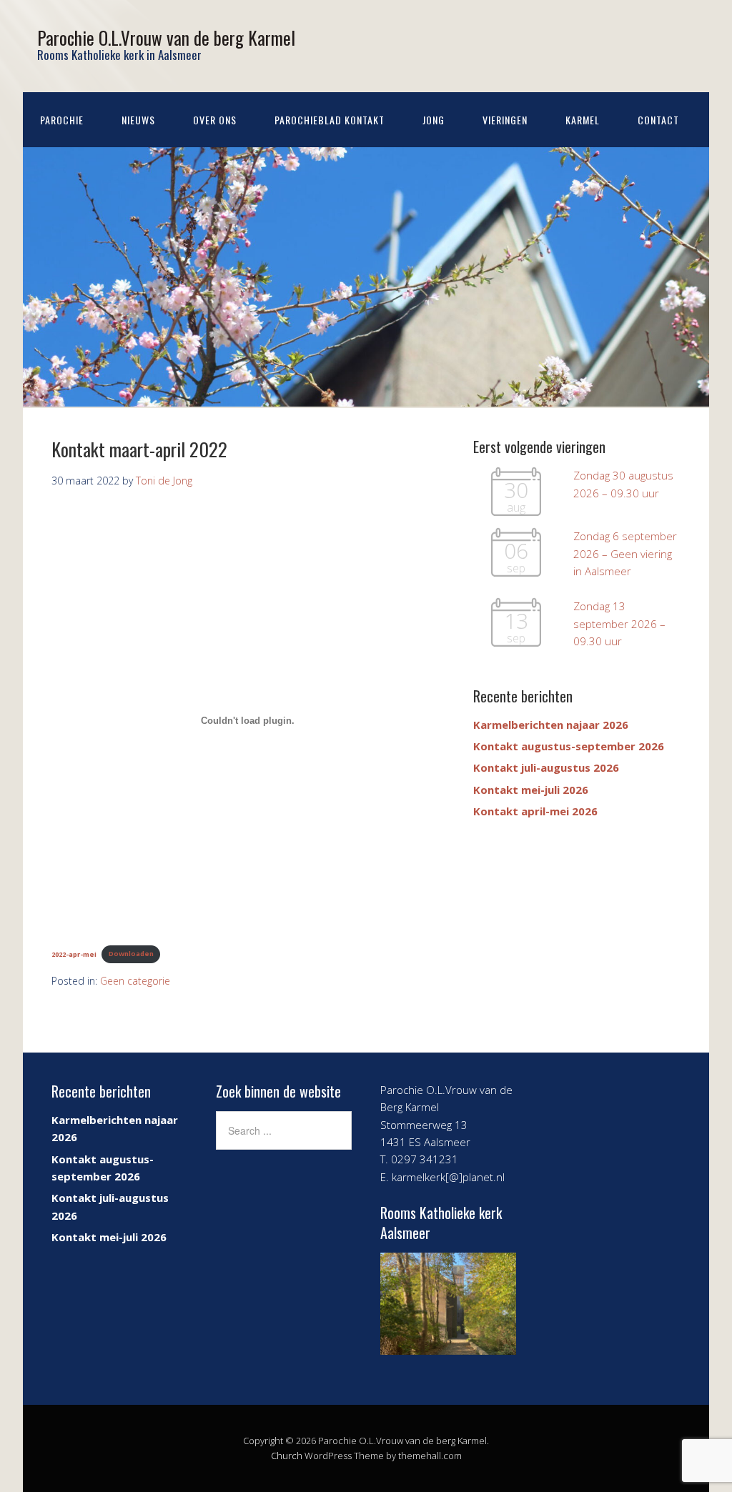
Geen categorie (135, 981)
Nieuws (138, 119)
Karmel (582, 119)
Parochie (62, 119)
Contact (658, 119)
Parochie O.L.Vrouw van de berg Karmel (166, 37)
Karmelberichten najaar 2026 (550, 724)
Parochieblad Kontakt (329, 119)
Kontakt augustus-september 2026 (568, 746)
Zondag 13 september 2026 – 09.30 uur (619, 623)
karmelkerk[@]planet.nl (448, 1177)
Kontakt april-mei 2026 (535, 811)
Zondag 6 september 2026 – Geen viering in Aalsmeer (625, 553)
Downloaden (131, 953)
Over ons (215, 119)
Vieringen (505, 119)
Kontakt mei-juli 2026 (530, 789)
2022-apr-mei (74, 953)
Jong (433, 119)
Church (286, 1455)
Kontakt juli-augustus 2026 (546, 767)
